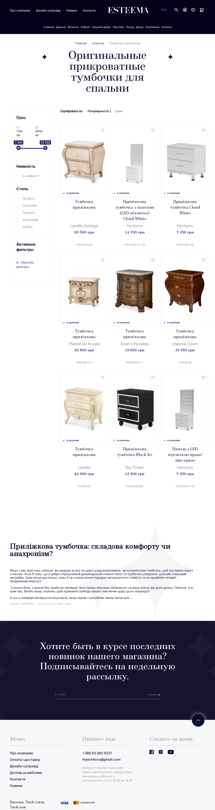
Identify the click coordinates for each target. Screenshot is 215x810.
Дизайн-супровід (48, 10)
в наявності (31, 176)
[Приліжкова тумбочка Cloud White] (184, 161)
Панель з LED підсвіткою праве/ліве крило (185, 455)
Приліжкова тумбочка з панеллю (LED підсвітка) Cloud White (134, 210)
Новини (71, 10)
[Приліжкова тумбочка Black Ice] (134, 408)
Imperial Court (185, 344)
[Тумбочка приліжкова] (83, 161)
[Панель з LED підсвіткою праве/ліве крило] (184, 408)
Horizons (135, 226)
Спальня (98, 43)
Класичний (30, 219)
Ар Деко (29, 198)
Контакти (89, 10)
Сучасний (30, 205)
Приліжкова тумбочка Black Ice (134, 452)
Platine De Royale (84, 344)
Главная (81, 43)
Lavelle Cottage (84, 226)
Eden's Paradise (135, 344)
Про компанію (20, 10)
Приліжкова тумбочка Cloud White (185, 207)
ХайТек (28, 227)
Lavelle (84, 467)
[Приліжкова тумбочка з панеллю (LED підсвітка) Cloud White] (134, 161)
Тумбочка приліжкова (84, 205)
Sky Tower (134, 467)
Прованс (29, 212)
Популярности (98, 111)
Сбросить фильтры (25, 265)
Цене (119, 111)
